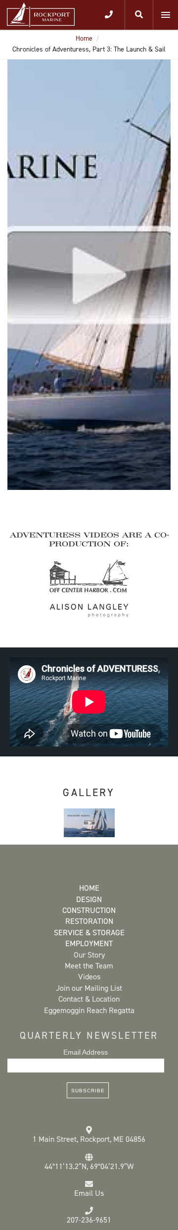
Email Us (89, 1193)
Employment (89, 943)
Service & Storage (89, 932)
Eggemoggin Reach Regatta (89, 1010)
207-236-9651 (89, 1220)
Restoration (89, 921)
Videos (89, 976)
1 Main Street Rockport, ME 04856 (89, 1139)
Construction (89, 910)
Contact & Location (89, 999)
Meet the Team (89, 966)
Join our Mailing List (89, 988)
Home (84, 38)
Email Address (85, 1052)
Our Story (89, 955)
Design (89, 899)
